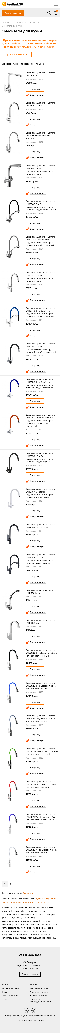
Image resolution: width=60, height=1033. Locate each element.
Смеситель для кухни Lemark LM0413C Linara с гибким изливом (40, 135)
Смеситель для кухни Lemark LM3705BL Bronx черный (40, 525)
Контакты (34, 984)
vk (26, 1010)
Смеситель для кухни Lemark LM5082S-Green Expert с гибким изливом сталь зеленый (42, 751)
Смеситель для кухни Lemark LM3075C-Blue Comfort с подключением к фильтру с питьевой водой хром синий (40, 383)
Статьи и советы (10, 995)
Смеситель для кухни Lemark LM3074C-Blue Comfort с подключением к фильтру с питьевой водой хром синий (40, 312)
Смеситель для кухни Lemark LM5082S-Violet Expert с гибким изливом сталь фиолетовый (41, 817)
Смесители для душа (38, 902)
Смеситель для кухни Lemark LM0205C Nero (40, 74)
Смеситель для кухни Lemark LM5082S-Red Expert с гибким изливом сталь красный (41, 784)
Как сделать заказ (39, 988)
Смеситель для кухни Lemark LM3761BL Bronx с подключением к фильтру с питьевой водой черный (40, 558)
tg (33, 1010)
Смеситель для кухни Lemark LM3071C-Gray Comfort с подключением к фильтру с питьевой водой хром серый (40, 241)
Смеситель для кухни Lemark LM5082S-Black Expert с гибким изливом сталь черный (41, 653)
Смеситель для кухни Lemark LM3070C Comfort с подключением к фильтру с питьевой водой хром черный (41, 205)
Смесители (27, 893)
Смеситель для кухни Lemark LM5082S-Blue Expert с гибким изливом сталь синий (41, 686)
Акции (5, 984)
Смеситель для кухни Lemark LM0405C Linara (40, 104)
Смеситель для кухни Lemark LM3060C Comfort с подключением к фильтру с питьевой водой (40, 169)
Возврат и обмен (38, 995)
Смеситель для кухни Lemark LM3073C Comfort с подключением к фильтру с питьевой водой (40, 276)
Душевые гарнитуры (46, 898)
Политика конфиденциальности (41, 1000)
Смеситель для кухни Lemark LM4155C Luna (40, 591)
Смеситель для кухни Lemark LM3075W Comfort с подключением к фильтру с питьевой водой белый (40, 493)
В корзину (35, 89)
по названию (27, 64)
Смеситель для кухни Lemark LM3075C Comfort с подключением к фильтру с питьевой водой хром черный (41, 347)
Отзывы (6, 992)
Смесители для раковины (14, 902)
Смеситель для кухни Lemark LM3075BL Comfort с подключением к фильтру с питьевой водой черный (40, 457)
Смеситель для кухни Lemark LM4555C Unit (40, 621)
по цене (40, 64)
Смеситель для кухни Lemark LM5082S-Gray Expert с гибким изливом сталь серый (41, 718)
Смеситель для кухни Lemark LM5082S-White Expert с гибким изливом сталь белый (41, 850)
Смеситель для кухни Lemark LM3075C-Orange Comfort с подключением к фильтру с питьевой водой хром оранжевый (40, 420)
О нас (4, 999)
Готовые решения (11, 988)
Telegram (32, 962)
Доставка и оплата (39, 992)
